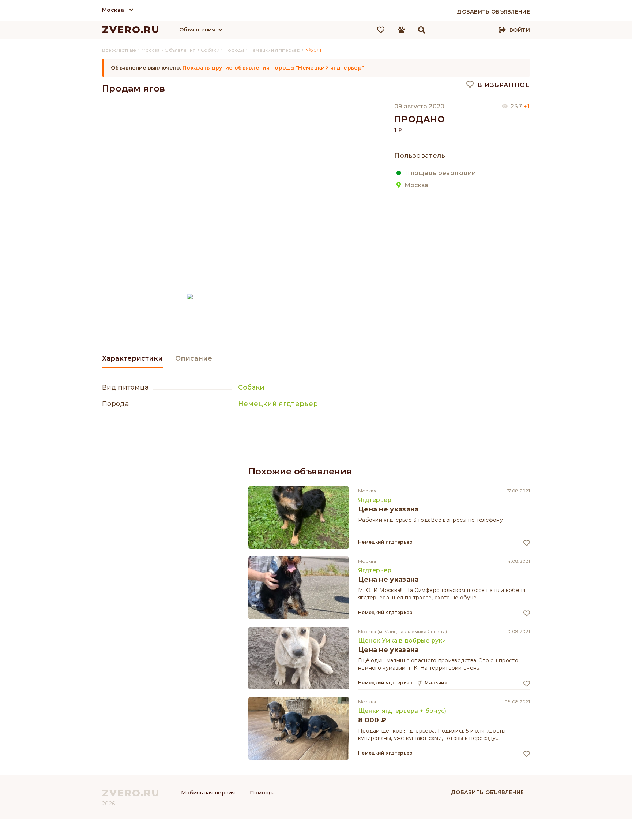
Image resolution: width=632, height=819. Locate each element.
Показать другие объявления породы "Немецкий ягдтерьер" (273, 67)
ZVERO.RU (131, 30)
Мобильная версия (208, 792)
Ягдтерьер (375, 499)
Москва (113, 10)
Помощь (262, 792)
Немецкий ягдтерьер (278, 404)
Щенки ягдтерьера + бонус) (402, 710)
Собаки (251, 387)
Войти (519, 30)
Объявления (197, 29)
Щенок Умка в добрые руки (402, 640)
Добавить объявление (487, 792)
